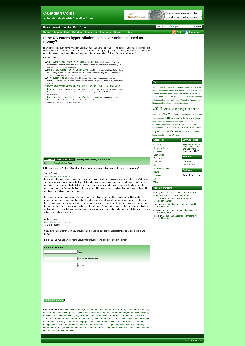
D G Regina (109, 325)
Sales (156, 179)
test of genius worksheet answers (119, 328)
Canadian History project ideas (80, 322)
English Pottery (189, 164)
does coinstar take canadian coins (58, 316)
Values (180, 131)
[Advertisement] (122, 3)
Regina (193, 128)
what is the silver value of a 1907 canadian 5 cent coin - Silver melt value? (175, 193)
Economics (105, 32)
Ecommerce (91, 32)
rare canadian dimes (72, 328)
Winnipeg (175, 135)
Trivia (156, 182)
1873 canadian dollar (125, 316)
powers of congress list (66, 313)
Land (176, 121)
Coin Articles (188, 161)
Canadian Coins (59, 13)
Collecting (77, 32)
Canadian (189, 96)
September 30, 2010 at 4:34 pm (57, 176)
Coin (157, 108)
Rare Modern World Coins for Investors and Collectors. (191, 146)
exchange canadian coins (64, 331)
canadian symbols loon (137, 313)
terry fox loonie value (84, 316)
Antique (155, 97)
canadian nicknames (52, 328)
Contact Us (70, 27)
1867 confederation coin (137, 310)
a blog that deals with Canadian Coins (68, 18)
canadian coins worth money (113, 313)
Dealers (165, 114)
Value (173, 131)
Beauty (173, 97)
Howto (156, 172)
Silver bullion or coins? (57, 78)
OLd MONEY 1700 (178, 124)
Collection (192, 109)
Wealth (187, 132)
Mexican (187, 121)
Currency (156, 114)
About (56, 27)
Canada (47, 32)
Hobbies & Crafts (161, 168)
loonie (181, 121)
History (128, 32)
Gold (167, 117)
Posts (179, 32)
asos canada (49, 313)
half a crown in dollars (73, 310)
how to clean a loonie (94, 310)
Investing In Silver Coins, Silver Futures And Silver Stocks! (73, 97)
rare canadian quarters (115, 310)
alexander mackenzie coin (107, 322)
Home (46, 27)
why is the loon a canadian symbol (87, 325)
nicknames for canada (105, 316)
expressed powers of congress (129, 325)
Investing (158, 175)
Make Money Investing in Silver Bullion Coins (67, 70)
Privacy (84, 27)
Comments (194, 32)
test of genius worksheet (89, 313)
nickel (194, 121)
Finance (118, 32)
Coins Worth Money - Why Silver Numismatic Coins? (71, 62)
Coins (166, 109)
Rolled (199, 128)
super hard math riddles (81, 319)
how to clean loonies (61, 325)
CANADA (180, 97)
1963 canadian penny (92, 328)
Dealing (174, 114)
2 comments (49, 160)
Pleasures (191, 124)
